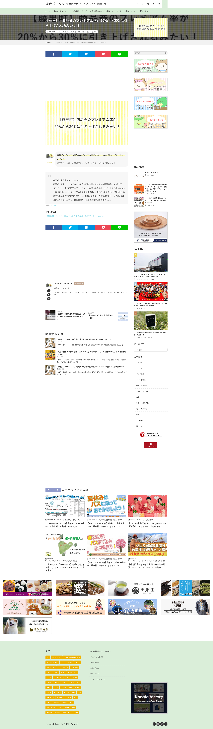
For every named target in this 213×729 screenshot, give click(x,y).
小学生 (78, 519)
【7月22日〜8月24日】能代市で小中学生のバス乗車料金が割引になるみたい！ (106, 525)
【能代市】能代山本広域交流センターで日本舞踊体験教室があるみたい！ (71, 315)
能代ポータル (59, 724)
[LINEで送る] (119, 54)
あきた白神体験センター (72, 657)
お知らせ (139, 362)
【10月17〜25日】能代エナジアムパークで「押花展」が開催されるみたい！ (156, 200)
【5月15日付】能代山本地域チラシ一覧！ (102, 315)
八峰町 (77, 687)
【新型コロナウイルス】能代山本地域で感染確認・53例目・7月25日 (84, 339)
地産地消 (157, 560)
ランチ (74, 677)
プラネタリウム (59, 677)
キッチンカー (134, 560)
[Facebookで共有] (53, 54)
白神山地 (65, 560)
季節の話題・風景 (142, 391)
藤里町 (94, 31)
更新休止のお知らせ (151, 172)
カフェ (77, 662)
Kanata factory (56, 657)
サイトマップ (94, 674)
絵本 (70, 560)
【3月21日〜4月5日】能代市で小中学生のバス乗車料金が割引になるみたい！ (106, 564)
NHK (140, 519)
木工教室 (68, 697)
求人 (137, 414)
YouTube (139, 420)
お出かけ (139, 397)
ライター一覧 (94, 662)
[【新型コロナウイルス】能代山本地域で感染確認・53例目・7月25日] (50, 343)
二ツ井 (56, 687)
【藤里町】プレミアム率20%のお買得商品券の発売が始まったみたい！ (75, 216)
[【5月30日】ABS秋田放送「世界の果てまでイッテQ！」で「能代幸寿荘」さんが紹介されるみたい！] (50, 355)
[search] (166, 53)
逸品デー (49, 712)
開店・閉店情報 (150, 279)
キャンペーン (51, 667)
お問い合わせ (143, 11)
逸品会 (57, 712)
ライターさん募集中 (96, 657)
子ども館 (67, 692)
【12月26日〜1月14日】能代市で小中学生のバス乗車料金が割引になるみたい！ (64, 525)
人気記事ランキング (80, 11)
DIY (48, 657)
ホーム (47, 11)
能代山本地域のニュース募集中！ (101, 11)
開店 (76, 712)
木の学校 (59, 697)
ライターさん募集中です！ (126, 11)
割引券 (89, 31)
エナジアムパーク (67, 662)
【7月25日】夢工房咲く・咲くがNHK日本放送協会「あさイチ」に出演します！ (147, 525)
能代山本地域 (51, 707)
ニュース (69, 31)
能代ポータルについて (61, 11)
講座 (73, 707)
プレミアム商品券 (80, 31)
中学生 (62, 519)
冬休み (73, 519)
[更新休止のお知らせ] (139, 176)
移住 (70, 702)
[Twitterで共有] (70, 54)
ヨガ (68, 677)
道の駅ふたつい (67, 712)
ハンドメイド (72, 672)
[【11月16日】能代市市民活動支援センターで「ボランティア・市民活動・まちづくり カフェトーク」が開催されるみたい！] (139, 189)
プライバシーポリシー (97, 679)
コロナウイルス (63, 667)
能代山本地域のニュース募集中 (100, 651)
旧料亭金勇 (50, 697)
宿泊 (73, 692)
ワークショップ (75, 682)
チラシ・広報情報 (142, 403)
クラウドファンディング (54, 560)
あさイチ (145, 519)
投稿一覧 (78, 283)
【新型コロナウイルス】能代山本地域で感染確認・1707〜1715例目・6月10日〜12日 (91, 367)
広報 (79, 692)
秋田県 (64, 702)
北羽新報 (53, 205)
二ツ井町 (64, 687)
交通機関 (67, 519)
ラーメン (49, 682)
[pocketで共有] (103, 54)
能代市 (120, 519)
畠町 (48, 702)
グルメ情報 (148, 337)
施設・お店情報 (141, 386)
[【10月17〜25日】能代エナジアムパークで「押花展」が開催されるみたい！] (139, 202)
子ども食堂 (57, 692)
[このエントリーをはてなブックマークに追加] (86, 54)
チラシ (63, 672)
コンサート (74, 667)
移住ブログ (140, 426)
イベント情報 (141, 380)
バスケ (49, 677)
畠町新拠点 (56, 702)
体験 (70, 687)
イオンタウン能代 (52, 662)
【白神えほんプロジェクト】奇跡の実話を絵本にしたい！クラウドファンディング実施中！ (65, 567)
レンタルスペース (61, 682)
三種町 (49, 687)
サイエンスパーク (52, 672)
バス (57, 519)
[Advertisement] (86, 79)
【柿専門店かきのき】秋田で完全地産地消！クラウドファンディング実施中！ (146, 566)
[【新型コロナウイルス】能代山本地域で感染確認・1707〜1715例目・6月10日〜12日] (50, 370)
